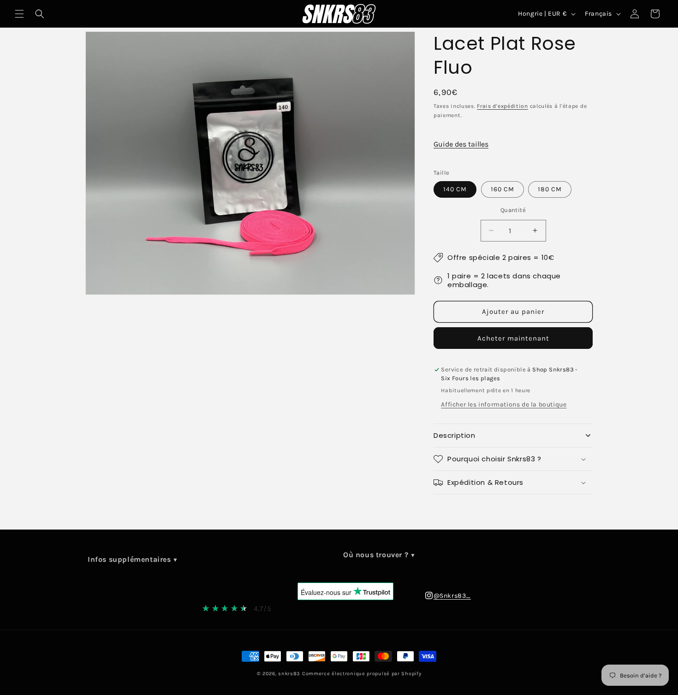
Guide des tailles (461, 144)
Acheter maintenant (513, 338)
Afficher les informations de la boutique (503, 404)
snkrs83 (289, 674)
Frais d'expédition (502, 106)
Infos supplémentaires (129, 559)
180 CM (550, 189)
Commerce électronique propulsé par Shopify (361, 674)
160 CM (502, 189)
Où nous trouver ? (375, 554)
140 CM (455, 189)
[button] (19, 14)
